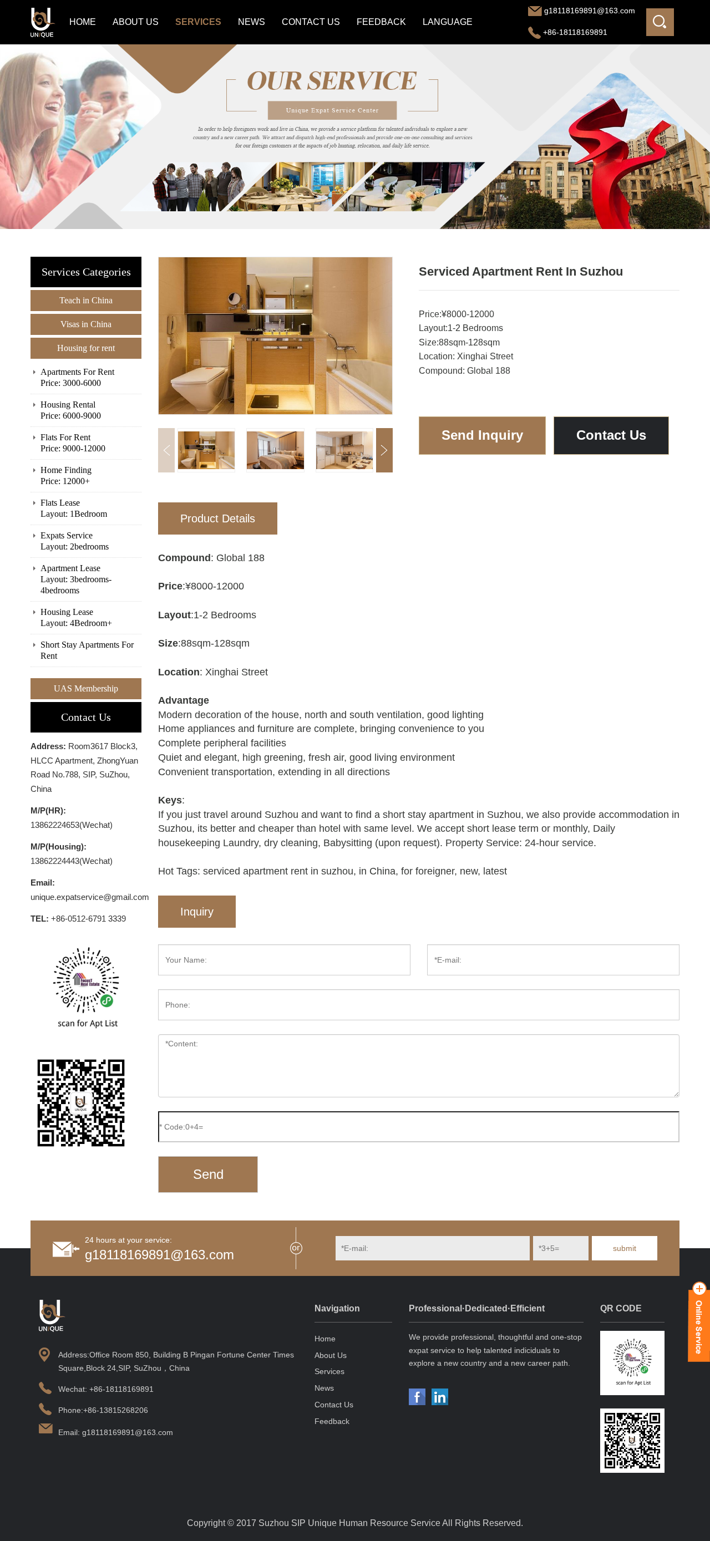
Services (198, 22)
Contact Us (311, 22)
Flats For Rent (72, 443)
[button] (384, 450)
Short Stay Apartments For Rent (87, 650)
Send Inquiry (482, 435)
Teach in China (86, 300)
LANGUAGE (448, 22)
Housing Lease (76, 617)
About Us (136, 22)
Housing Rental (70, 410)
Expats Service (74, 541)
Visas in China (85, 324)
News (251, 22)
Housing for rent (86, 348)
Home (82, 22)
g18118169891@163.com (589, 10)
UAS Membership (86, 688)
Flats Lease (73, 508)
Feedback (381, 22)
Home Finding (66, 475)
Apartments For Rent (77, 377)
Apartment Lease (75, 579)
